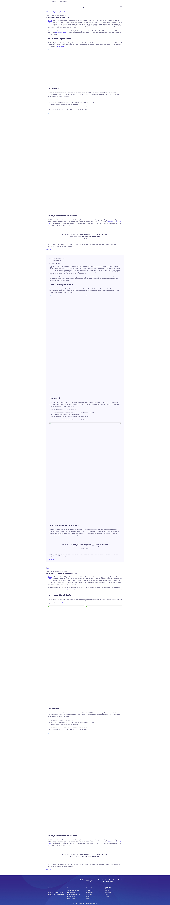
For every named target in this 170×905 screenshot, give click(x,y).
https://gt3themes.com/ (54, 263)
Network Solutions (71, 896)
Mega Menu (90, 7)
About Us (107, 890)
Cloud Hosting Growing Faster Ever (57, 17)
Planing (65, 15)
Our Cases (107, 896)
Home (78, 7)
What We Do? (89, 898)
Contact (102, 7)
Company (88, 896)
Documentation (89, 892)
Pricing (106, 894)
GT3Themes (56, 261)
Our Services (89, 894)
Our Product (88, 890)
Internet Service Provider (73, 890)
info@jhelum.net (63, 1)
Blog (96, 7)
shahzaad (57, 15)
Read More (48, 249)
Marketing (62, 15)
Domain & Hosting (71, 898)
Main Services (108, 892)
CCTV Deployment (71, 892)
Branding (61, 571)
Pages (83, 7)
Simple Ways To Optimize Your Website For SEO (61, 574)
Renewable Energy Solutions (73, 894)
